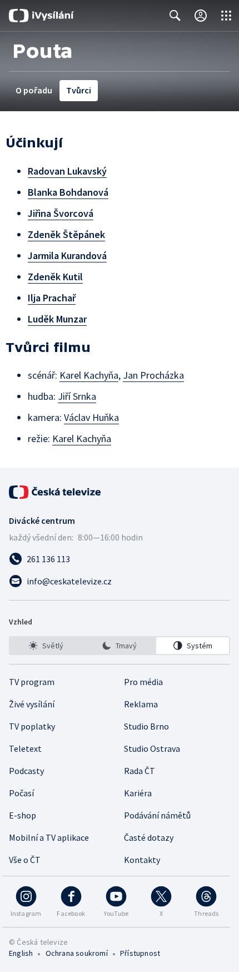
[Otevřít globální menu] (226, 15)
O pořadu (34, 90)
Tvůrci (78, 90)
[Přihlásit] (200, 15)
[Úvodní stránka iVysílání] (41, 15)
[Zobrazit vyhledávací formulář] (175, 15)
